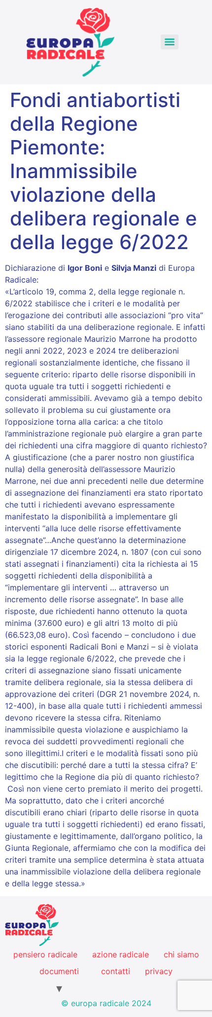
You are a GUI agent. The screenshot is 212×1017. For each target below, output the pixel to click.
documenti (59, 971)
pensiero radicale (45, 954)
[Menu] (169, 42)
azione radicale (120, 954)
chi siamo (181, 954)
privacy (159, 971)
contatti (115, 971)
